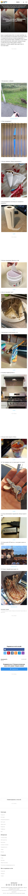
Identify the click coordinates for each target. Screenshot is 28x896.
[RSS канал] (21, 885)
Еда (1, 831)
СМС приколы (4, 839)
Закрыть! (22, 7)
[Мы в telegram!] (9, 885)
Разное (2, 851)
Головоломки (4, 837)
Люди (2, 849)
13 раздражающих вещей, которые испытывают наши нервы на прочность (14, 611)
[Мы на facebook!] (7, 885)
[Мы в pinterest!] (16, 885)
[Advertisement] (14, 64)
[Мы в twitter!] (11, 885)
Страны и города (4, 844)
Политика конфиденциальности (8, 865)
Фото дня (3, 821)
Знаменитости (4, 847)
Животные (3, 824)
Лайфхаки (3, 829)
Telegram (3, 873)
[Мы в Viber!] (19, 885)
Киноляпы (3, 842)
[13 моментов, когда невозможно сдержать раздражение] (23, 653)
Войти (17, 2)
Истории (3, 817)
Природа (3, 826)
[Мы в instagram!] (14, 885)
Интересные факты (5, 819)
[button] (14, 649)
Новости (3, 814)
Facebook (3, 871)
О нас (2, 857)
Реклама (3, 860)
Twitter (2, 875)
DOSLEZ (14, 883)
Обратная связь (4, 862)
